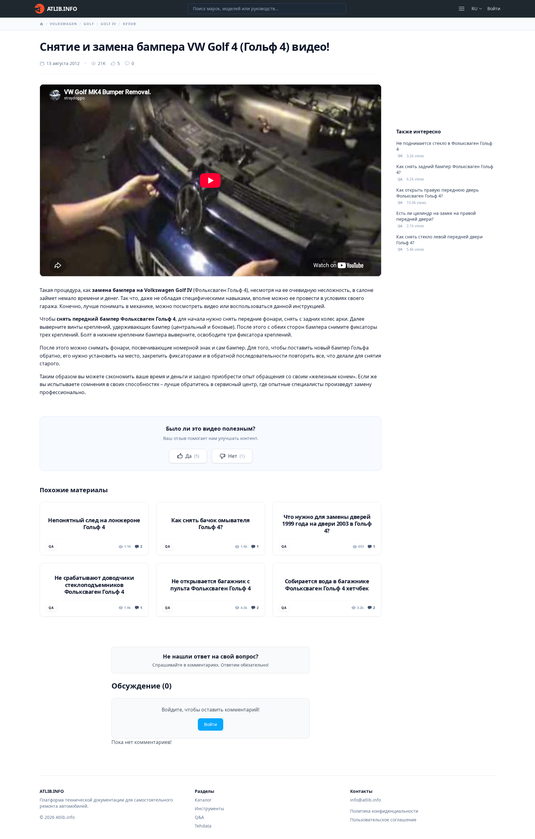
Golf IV (108, 23)
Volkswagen (63, 23)
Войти (493, 8)
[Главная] (41, 24)
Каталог (203, 800)
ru (474, 8)
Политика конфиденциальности (384, 811)
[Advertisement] (445, 79)
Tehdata (203, 826)
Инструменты (209, 808)
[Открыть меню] (462, 9)
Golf (89, 23)
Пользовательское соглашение (383, 820)
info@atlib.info (365, 800)
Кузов (129, 23)
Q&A (199, 817)
